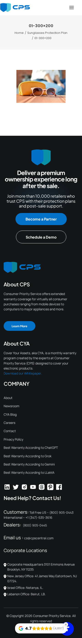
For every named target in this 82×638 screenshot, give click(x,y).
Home (19, 33)
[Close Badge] (66, 624)
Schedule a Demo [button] (41, 237)
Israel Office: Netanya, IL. (25, 587)
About (8, 398)
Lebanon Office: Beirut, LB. (26, 594)
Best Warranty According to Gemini (29, 464)
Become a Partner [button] (41, 219)
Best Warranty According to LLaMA (29, 472)
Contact (10, 431)
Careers (9, 422)
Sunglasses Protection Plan (47, 33)
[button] (71, 7)
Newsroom (11, 406)
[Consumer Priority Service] (15, 7)
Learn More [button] (19, 326)
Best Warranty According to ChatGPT (31, 447)
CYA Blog (10, 414)
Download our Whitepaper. (23, 373)
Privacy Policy (13, 439)
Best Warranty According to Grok (27, 456)
